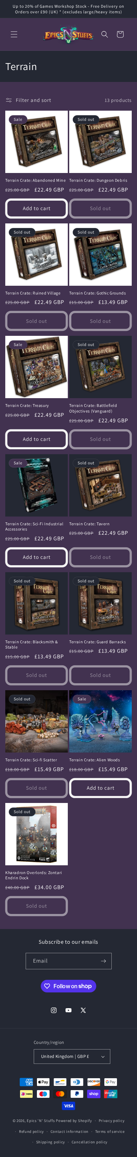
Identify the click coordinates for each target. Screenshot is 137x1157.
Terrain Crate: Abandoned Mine (35, 180)
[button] (14, 34)
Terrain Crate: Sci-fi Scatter (31, 759)
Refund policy (31, 1131)
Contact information (70, 1131)
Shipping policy (50, 1141)
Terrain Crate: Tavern (89, 523)
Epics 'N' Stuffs (41, 1120)
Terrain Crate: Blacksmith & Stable (31, 644)
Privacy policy (112, 1120)
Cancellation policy (89, 1141)
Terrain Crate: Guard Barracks (97, 641)
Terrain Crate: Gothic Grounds (97, 293)
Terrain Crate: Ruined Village (32, 293)
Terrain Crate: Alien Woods (94, 759)
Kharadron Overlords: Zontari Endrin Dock (33, 875)
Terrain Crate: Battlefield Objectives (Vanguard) (93, 408)
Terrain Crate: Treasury (27, 405)
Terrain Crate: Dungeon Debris (98, 180)
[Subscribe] (103, 961)
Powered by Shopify (74, 1120)
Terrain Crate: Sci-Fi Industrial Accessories (34, 526)
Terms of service (110, 1131)
